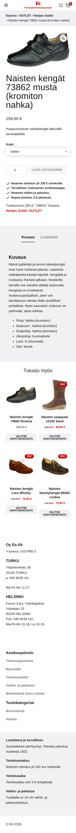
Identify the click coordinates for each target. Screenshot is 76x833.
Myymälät (13, 669)
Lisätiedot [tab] (49, 237)
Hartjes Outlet (43, 15)
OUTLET (25, 15)
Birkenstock (15, 711)
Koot (9, 144)
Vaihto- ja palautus (20, 685)
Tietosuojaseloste (19, 661)
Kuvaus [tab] (28, 237)
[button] (6, 5)
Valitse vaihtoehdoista (21, 437)
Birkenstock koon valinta (25, 693)
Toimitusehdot (17, 677)
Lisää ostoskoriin (47, 169)
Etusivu (11, 15)
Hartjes (11, 719)
